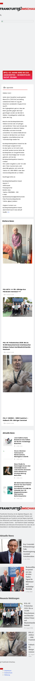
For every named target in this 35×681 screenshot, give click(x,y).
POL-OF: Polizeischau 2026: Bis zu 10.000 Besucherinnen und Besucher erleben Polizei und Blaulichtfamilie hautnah (17, 346)
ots (8, 212)
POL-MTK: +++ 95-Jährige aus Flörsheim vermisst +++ (14, 290)
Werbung (7, 675)
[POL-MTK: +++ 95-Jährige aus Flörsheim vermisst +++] (17, 244)
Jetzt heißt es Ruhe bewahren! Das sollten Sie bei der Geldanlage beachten (22, 440)
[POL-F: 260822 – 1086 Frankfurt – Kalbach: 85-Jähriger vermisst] (17, 373)
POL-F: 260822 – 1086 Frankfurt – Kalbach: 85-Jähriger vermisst (15, 419)
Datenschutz (8, 673)
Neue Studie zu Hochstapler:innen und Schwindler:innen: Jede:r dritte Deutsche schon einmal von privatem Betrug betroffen (22, 469)
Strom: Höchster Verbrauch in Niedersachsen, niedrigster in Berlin (21, 454)
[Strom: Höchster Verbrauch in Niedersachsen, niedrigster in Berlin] (7, 455)
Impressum (7, 670)
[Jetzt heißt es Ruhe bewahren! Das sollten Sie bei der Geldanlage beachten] (7, 442)
